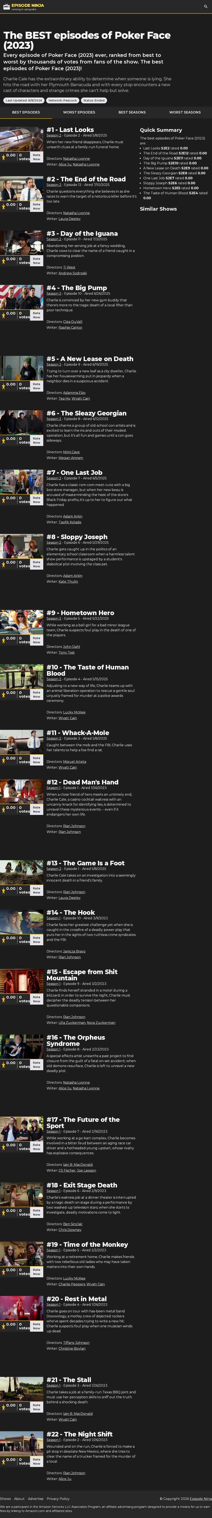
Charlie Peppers (72, 1284)
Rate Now (36, 157)
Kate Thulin (68, 582)
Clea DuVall (72, 322)
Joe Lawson (86, 1170)
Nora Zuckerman (101, 1023)
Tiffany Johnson (76, 1343)
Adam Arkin (72, 516)
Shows (5, 1499)
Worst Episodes (79, 112)
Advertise (35, 1499)
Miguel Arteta (74, 762)
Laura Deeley (70, 219)
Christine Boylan (72, 1349)
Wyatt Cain (81, 399)
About (19, 1499)
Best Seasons (132, 112)
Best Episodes (26, 112)
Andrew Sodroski (73, 273)
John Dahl (71, 647)
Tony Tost (67, 653)
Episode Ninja (201, 1499)
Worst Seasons (185, 112)
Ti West (69, 267)
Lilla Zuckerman (72, 1023)
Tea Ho (64, 399)
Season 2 (54, 135)
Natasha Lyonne (76, 159)
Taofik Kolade (70, 522)
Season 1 (53, 788)
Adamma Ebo (74, 393)
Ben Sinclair (73, 1224)
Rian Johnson (74, 826)
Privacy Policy (58, 1499)
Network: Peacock (63, 100)
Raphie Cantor (70, 328)
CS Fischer (67, 1170)
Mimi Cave (71, 452)
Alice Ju (65, 164)
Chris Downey (70, 1230)
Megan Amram (71, 458)
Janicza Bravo (74, 951)
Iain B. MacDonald (78, 1165)
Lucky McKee (74, 712)
